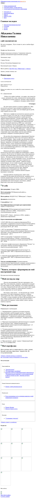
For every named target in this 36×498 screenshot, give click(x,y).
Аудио (6, 27)
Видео (6, 29)
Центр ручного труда (11, 409)
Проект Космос (9, 407)
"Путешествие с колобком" (13, 371)
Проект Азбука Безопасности (13, 386)
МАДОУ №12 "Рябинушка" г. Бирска (20, 68)
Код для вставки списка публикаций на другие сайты (14, 357)
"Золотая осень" (9, 369)
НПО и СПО (7, 16)
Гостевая (6, 26)
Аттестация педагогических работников (15, 9)
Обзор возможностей (10, 6)
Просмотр (12, 25)
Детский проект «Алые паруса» (13, 7)
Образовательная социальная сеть (13, 1)
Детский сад (7, 11)
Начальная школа (9, 13)
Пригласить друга (9, 78)
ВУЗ (5, 17)
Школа (6, 14)
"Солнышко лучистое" (11, 418)
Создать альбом (5, 496)
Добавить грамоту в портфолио (9, 422)
